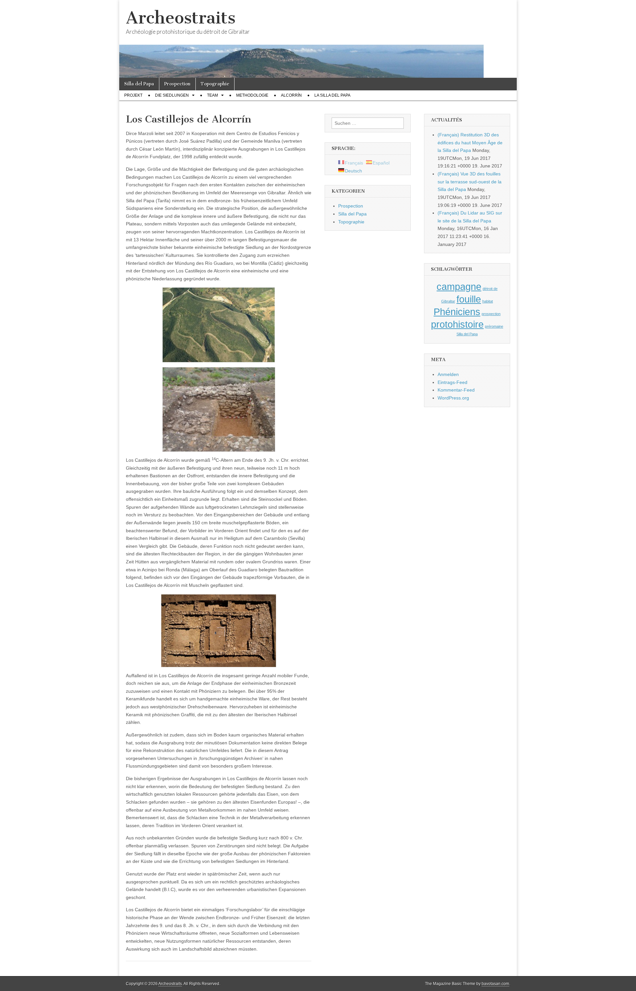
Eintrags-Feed (452, 382)
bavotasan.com (495, 983)
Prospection (177, 84)
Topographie (215, 84)
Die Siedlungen (172, 95)
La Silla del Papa (332, 95)
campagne (459, 286)
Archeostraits (181, 18)
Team (212, 95)
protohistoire (457, 324)
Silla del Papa (139, 84)
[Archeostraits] (318, 39)
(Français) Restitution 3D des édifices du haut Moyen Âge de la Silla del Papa (470, 142)
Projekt (133, 95)
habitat (487, 301)
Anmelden (448, 374)
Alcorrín (291, 95)
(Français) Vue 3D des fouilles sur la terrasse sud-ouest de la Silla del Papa (470, 181)
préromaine (494, 326)
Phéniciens (457, 311)
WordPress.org (453, 398)
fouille (468, 299)
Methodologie (252, 95)
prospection (491, 314)
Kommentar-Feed (456, 390)
